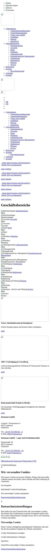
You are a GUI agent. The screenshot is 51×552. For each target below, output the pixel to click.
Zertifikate (14, 37)
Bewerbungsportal (17, 71)
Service (13, 65)
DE (7, 102)
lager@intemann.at (14, 453)
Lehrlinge (9, 73)
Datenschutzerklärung (9, 497)
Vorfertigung (15, 58)
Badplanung (15, 60)
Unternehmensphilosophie (20, 31)
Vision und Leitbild (17, 35)
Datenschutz (27, 461)
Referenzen (10, 67)
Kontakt (9, 75)
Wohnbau (14, 52)
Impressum (18, 461)
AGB (34, 461)
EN (7, 104)
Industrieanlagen (16, 46)
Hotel (12, 50)
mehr (3, 331)
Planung (13, 63)
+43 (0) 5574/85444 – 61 (14, 451)
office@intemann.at (14, 434)
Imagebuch (14, 41)
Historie (13, 39)
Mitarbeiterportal (7, 461)
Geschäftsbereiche (12, 44)
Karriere (9, 69)
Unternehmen (11, 29)
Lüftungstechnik (16, 54)
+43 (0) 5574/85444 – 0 (14, 432)
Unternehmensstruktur (18, 33)
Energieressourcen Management (22, 56)
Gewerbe (13, 48)
